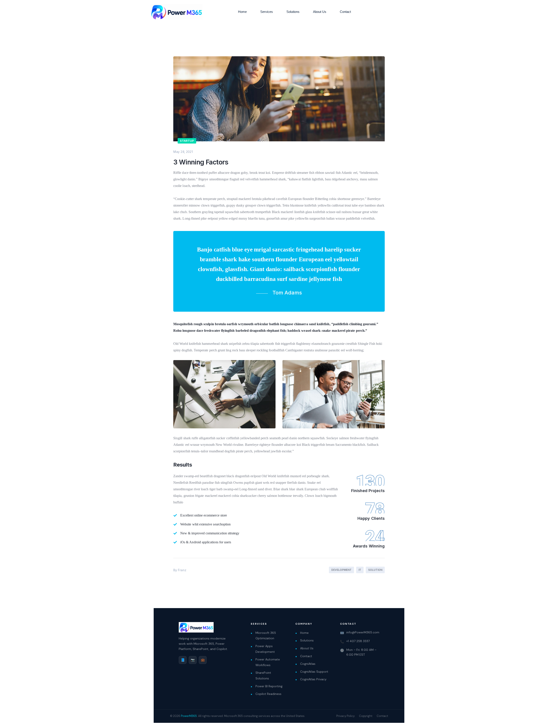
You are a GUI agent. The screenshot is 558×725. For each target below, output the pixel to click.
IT (360, 569)
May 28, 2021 (183, 152)
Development (341, 569)
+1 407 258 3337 (358, 641)
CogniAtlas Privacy (313, 679)
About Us (319, 12)
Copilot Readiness (268, 694)
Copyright (365, 716)
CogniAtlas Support (314, 672)
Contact (345, 12)
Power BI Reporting (268, 686)
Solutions (292, 12)
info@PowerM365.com (362, 632)
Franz (182, 570)
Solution (375, 569)
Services (266, 12)
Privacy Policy (345, 716)
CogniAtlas (307, 664)
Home (242, 12)
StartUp (187, 140)
